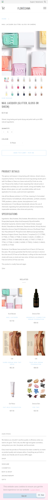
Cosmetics (6, 468)
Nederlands (39, 2)
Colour (5, 139)
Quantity (6, 128)
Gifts (4, 479)
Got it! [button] (24, 496)
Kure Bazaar (7, 98)
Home (4, 19)
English (32, 2)
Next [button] (42, 53)
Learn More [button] (35, 490)
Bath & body (7, 472)
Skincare (5, 464)
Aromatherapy (8, 475)
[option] (24, 53)
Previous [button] (6, 53)
